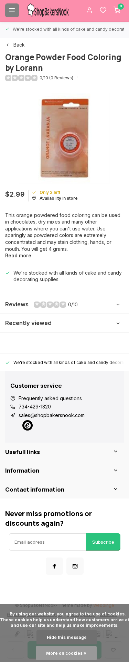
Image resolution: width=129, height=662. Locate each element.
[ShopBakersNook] (48, 10)
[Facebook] (54, 566)
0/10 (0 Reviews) (56, 77)
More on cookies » (66, 653)
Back (19, 45)
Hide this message (67, 637)
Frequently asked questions (50, 398)
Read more (18, 255)
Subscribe (103, 542)
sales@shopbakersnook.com (52, 415)
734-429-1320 (35, 406)
